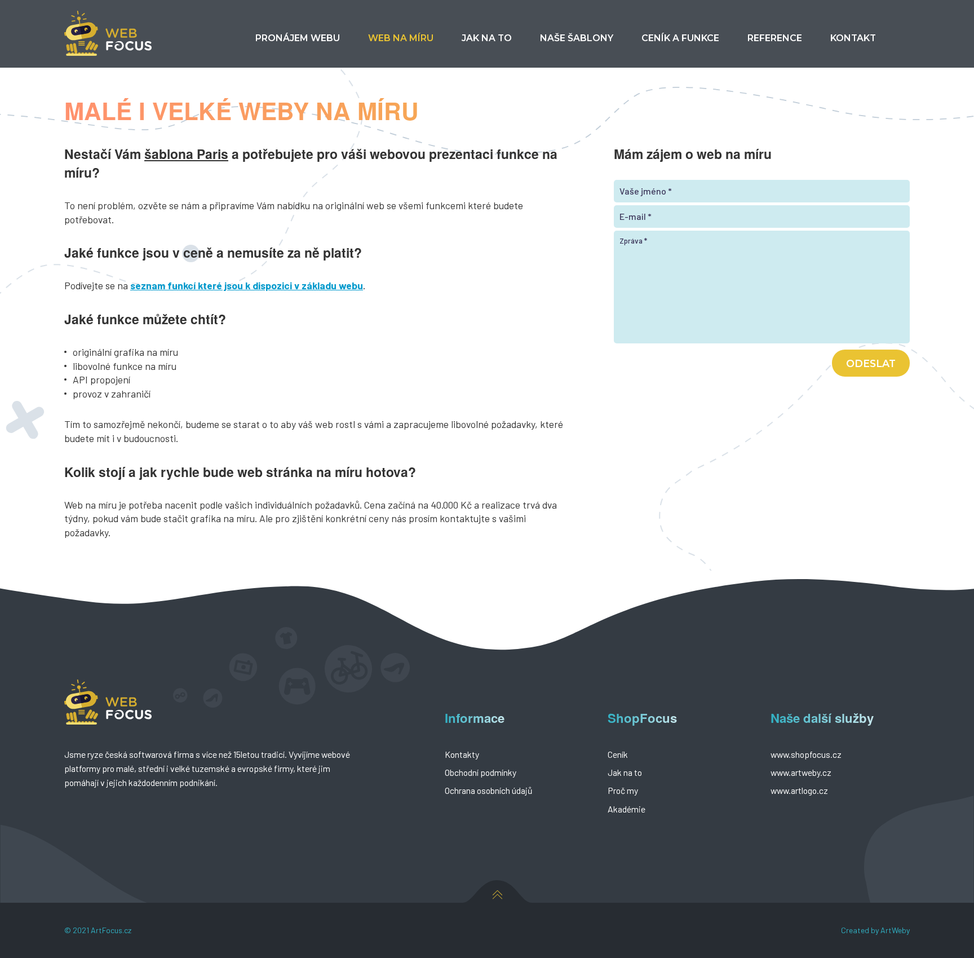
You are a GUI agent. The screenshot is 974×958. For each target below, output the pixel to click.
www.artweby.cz (801, 772)
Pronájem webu (297, 38)
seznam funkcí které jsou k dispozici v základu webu (246, 285)
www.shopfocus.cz (806, 754)
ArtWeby (895, 930)
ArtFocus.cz (111, 930)
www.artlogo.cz (799, 790)
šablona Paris (186, 153)
